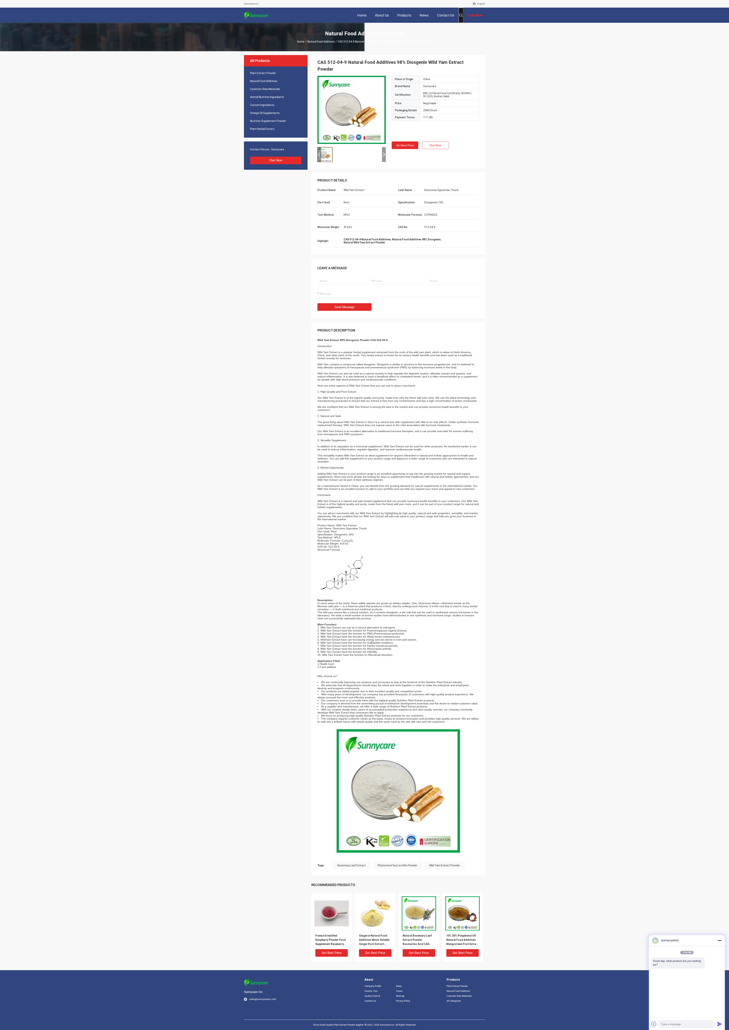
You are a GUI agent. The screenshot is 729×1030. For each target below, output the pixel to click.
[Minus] (719, 940)
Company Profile (372, 986)
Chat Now (275, 160)
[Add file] (653, 1024)
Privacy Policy (403, 1001)
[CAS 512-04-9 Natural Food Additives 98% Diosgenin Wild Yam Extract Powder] (351, 109)
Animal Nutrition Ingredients (267, 97)
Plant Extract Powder (263, 73)
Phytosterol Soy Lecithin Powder (397, 865)
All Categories (454, 1001)
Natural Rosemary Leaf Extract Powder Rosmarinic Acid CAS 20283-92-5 (417, 940)
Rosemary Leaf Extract (351, 865)
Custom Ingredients (262, 105)
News (399, 986)
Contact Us (370, 1001)
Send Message (344, 307)
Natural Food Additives (321, 41)
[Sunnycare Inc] (256, 15)
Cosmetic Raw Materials (265, 89)
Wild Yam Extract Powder (444, 865)
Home (300, 41)
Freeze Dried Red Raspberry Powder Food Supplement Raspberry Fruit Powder (330, 940)
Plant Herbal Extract (262, 128)
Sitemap (400, 996)
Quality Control (372, 996)
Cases (399, 991)
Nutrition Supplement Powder (268, 120)
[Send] (719, 1024)
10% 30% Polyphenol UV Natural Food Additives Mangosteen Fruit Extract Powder (462, 940)
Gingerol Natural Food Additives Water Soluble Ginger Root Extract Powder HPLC (374, 940)
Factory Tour (371, 991)
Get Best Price (405, 145)
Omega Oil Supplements (265, 112)
